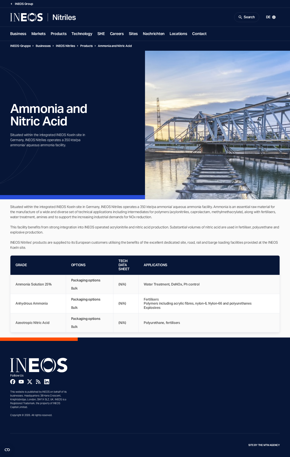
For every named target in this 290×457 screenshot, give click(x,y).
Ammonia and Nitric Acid (115, 45)
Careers (117, 33)
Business (18, 33)
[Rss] (38, 381)
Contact (199, 33)
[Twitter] (29, 381)
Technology (82, 33)
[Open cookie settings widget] (7, 450)
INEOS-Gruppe (20, 45)
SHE (101, 33)
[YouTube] (21, 381)
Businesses (43, 45)
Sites (133, 33)
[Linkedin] (46, 381)
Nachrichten (154, 33)
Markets (38, 33)
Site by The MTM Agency (264, 445)
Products (59, 33)
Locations (178, 33)
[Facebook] (12, 381)
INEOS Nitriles (65, 45)
